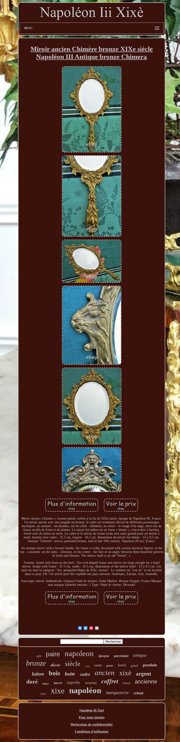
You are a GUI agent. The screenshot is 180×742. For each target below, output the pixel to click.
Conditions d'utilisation (91, 731)
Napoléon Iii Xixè (91, 710)
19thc (43, 693)
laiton (38, 674)
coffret (109, 681)
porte (109, 665)
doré (32, 681)
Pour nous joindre (92, 717)
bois (54, 673)
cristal (138, 693)
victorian (91, 683)
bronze (36, 663)
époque (103, 656)
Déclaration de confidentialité (91, 724)
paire (53, 654)
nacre (58, 683)
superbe (73, 682)
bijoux (45, 683)
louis (122, 665)
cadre (85, 674)
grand (134, 665)
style (38, 656)
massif (126, 683)
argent (143, 674)
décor (55, 665)
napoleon (79, 653)
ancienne (146, 681)
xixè (125, 673)
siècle (72, 663)
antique (140, 655)
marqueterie (117, 692)
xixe (57, 690)
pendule (150, 665)
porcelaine (121, 656)
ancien (105, 672)
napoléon (85, 690)
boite (70, 674)
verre (98, 665)
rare (87, 666)
